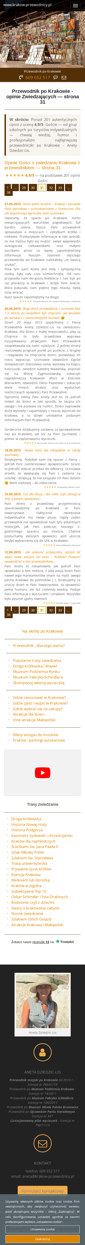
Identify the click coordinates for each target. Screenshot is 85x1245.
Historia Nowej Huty (29, 824)
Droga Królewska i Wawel (35, 666)
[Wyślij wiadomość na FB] (56, 77)
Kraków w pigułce (26, 885)
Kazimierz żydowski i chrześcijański (42, 835)
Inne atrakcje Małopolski (34, 719)
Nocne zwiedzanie (27, 913)
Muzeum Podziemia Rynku (36, 671)
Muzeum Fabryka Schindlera (38, 677)
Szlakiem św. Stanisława (32, 857)
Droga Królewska (26, 818)
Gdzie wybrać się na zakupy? (38, 708)
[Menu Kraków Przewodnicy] (75, 5)
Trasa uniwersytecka (29, 863)
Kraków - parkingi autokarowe (39, 740)
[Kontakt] (42, 1143)
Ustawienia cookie (42, 1229)
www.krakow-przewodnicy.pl (27, 4)
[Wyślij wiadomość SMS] (64, 77)
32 (51, 188)
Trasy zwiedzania (42, 804)
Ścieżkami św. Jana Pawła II (34, 846)
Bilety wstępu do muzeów (35, 734)
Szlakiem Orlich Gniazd (31, 919)
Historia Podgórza (27, 829)
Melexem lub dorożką (30, 880)
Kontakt (42, 1163)
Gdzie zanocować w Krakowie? (39, 697)
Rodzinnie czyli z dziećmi (32, 902)
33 (60, 188)
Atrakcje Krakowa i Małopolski (37, 924)
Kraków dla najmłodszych (33, 841)
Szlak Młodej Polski (27, 852)
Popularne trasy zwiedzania (37, 660)
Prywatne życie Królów (31, 869)
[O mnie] (42, 1052)
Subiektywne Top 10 (28, 891)
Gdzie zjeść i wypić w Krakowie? (40, 703)
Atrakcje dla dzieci (28, 714)
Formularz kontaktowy (43, 1191)
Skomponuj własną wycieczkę (39, 682)
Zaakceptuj (42, 1239)
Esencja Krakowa (26, 874)
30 (33, 188)
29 (24, 188)
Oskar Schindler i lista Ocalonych (39, 896)
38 (8, 192)
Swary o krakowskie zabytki (35, 908)
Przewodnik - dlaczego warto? (39, 645)
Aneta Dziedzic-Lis (42, 1072)
